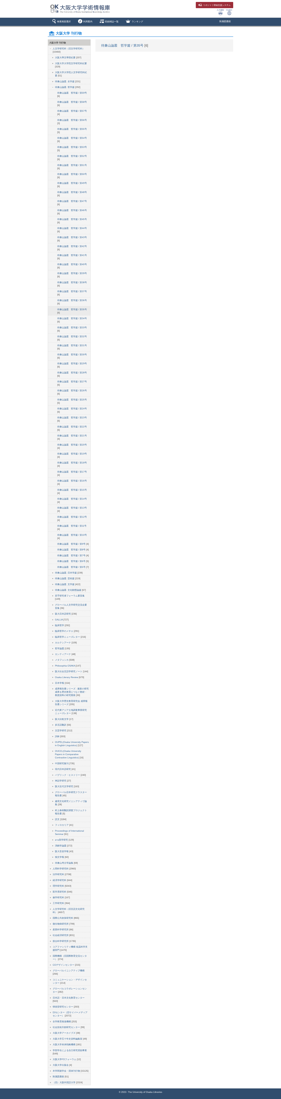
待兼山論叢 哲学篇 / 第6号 (71, 561)
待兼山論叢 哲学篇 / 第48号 (72, 192)
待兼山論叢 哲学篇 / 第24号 (72, 408)
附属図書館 (225, 21)
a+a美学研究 (62, 839)
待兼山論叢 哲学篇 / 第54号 (72, 138)
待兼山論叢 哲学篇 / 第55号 (72, 129)
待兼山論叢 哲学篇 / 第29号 (72, 363)
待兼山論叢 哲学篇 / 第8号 (71, 549)
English (229, 10)
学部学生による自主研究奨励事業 (70, 1050)
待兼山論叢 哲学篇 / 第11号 (72, 526)
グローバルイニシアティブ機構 (69, 970)
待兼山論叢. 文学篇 (65, 584)
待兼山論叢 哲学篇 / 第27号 (72, 381)
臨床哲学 (60, 625)
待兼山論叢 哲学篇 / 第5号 (71, 567)
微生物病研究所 (61, 923)
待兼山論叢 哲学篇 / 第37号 (72, 291)
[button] (61, 22)
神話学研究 (61, 780)
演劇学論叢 (61, 845)
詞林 (57, 736)
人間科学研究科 (61, 868)
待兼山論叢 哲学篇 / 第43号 (72, 237)
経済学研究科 (60, 880)
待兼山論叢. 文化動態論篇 (68, 590)
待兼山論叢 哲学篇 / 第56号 (72, 120)
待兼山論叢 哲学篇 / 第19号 (72, 453)
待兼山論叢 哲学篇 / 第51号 (72, 165)
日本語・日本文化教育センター (69, 997)
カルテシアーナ (63, 642)
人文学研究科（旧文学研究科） (69, 48)
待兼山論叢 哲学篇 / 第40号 (72, 264)
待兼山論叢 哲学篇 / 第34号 (72, 318)
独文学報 (60, 857)
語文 (57, 819)
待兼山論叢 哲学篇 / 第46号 (72, 210)
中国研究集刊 (62, 763)
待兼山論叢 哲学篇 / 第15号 (72, 490)
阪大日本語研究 (63, 613)
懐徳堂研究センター (63, 1006)
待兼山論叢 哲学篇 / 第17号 (72, 471)
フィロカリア (62, 825)
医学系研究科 (60, 891)
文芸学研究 (61, 730)
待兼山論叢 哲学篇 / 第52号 (72, 156)
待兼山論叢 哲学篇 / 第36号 (72, 300)
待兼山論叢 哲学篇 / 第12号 (72, 517)
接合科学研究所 (61, 941)
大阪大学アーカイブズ (64, 1033)
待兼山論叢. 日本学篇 (66, 572)
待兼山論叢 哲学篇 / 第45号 (72, 219)
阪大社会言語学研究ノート (69, 671)
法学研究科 (59, 874)
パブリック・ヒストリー (68, 775)
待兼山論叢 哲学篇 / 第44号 (72, 228)
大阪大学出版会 (61, 1065)
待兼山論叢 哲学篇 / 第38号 (72, 282)
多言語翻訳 (61, 724)
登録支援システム (217, 5)
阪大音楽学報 (62, 851)
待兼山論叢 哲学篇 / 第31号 (72, 345)
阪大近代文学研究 (64, 786)
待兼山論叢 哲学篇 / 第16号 (72, 480)
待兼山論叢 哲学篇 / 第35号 (72, 309)
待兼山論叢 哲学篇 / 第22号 (72, 426)
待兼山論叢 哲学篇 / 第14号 (72, 498)
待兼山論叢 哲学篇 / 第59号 (72, 93)
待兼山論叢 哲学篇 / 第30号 (72, 354)
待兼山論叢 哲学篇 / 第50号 (72, 174)
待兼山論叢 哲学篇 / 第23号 (72, 417)
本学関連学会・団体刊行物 (67, 1071)
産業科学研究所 (61, 929)
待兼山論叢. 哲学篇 (65, 87)
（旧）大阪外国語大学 (64, 1082)
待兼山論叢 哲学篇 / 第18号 (72, 462)
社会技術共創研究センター (67, 1027)
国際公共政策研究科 (63, 918)
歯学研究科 (59, 897)
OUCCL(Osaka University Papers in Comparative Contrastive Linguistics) (68, 754)
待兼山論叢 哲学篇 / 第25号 (72, 399)
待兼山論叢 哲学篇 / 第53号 (72, 147)
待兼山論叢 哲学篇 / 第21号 (72, 435)
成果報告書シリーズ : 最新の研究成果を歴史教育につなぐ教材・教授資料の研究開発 (72, 691)
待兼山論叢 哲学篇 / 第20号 (72, 444)
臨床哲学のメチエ (64, 631)
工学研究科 (59, 903)
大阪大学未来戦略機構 (64, 1044)
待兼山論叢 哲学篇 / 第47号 (72, 201)
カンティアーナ (63, 654)
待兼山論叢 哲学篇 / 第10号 (72, 535)
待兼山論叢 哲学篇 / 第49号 (72, 183)
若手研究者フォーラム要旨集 (70, 595)
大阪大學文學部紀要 (65, 57)
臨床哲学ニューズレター (68, 637)
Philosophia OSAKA (65, 665)
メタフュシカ (62, 660)
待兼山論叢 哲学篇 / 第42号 (72, 246)
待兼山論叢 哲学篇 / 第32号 (72, 336)
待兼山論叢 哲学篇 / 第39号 (72, 273)
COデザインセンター (64, 965)
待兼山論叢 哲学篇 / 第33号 (72, 327)
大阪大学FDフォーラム (65, 1059)
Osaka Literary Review (67, 677)
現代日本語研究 (63, 769)
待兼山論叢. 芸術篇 (65, 578)
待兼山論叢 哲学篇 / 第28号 (72, 372)
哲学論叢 (60, 648)
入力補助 (220, 10)
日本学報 (60, 683)
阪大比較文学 (62, 719)
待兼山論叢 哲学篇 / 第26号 (72, 390)
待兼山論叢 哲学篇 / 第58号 (72, 102)
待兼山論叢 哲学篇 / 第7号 (71, 555)
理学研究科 (59, 886)
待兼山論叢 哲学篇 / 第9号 (71, 544)
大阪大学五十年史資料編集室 (68, 1038)
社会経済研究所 (61, 935)
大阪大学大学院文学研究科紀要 (71, 63)
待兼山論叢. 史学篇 (65, 81)
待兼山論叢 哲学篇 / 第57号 (72, 111)
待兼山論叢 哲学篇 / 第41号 (72, 255)
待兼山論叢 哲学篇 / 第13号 (72, 507)
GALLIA (59, 619)
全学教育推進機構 (62, 1021)
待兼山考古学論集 (64, 863)
